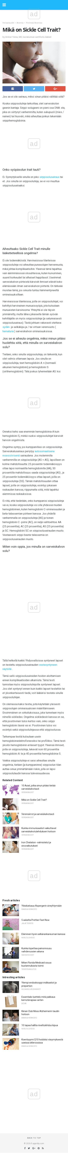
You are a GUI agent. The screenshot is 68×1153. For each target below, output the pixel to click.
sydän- (6, 327)
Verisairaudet (8, 23)
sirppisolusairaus (49, 177)
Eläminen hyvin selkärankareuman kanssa (43, 934)
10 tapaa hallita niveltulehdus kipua (39, 1025)
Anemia (20, 23)
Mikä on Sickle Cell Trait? (34, 800)
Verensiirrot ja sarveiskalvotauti (37, 814)
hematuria (8, 331)
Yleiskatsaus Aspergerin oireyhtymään (41, 905)
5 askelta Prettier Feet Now (35, 920)
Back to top (34, 1138)
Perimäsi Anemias (34, 23)
